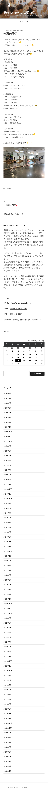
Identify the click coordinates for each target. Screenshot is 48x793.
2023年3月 (7, 590)
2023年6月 (7, 575)
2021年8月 (7, 680)
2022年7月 (7, 628)
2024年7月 (7, 513)
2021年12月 (8, 661)
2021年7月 (7, 685)
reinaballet (21, 30)
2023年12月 (8, 547)
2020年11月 (7, 723)
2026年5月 (7, 408)
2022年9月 (7, 618)
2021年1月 (7, 714)
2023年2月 (7, 594)
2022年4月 (7, 642)
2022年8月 (7, 623)
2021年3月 (7, 704)
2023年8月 (7, 566)
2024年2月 (7, 537)
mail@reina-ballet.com (18, 309)
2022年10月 (8, 613)
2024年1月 (7, 542)
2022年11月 (7, 609)
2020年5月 (7, 752)
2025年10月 (8, 441)
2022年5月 (7, 637)
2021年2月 (7, 709)
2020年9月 (7, 733)
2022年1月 (7, 656)
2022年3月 (7, 647)
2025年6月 (7, 461)
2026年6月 (7, 403)
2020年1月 (7, 771)
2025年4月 (7, 470)
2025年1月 (7, 484)
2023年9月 (7, 561)
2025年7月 (7, 456)
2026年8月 (7, 394)
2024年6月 (7, 518)
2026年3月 (7, 418)
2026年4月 (7, 413)
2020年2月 (7, 766)
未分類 (9, 188)
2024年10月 (8, 499)
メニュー (25, 22)
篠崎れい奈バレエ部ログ (19, 12)
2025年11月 (7, 437)
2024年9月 (7, 504)
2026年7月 (7, 398)
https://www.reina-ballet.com (21, 303)
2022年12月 (8, 604)
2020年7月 (7, 742)
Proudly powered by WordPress (15, 787)
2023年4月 (7, 585)
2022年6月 (7, 633)
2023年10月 (8, 556)
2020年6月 (7, 747)
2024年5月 (7, 523)
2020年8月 (7, 738)
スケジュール (8, 331)
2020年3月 (7, 762)
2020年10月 (8, 728)
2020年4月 (7, 757)
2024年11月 (7, 494)
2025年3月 (7, 475)
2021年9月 (7, 676)
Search (37, 374)
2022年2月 (7, 652)
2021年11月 (7, 666)
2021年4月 (7, 699)
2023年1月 (7, 599)
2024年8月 (7, 508)
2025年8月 (7, 451)
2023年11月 (7, 551)
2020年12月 (8, 719)
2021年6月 (7, 690)
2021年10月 (8, 671)
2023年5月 (7, 580)
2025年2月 (7, 480)
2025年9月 (7, 446)
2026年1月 (7, 427)
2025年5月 (7, 465)
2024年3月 (7, 532)
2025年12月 (8, 432)
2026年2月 (7, 422)
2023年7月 (7, 570)
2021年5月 (7, 695)
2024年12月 (8, 489)
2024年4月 (7, 527)
